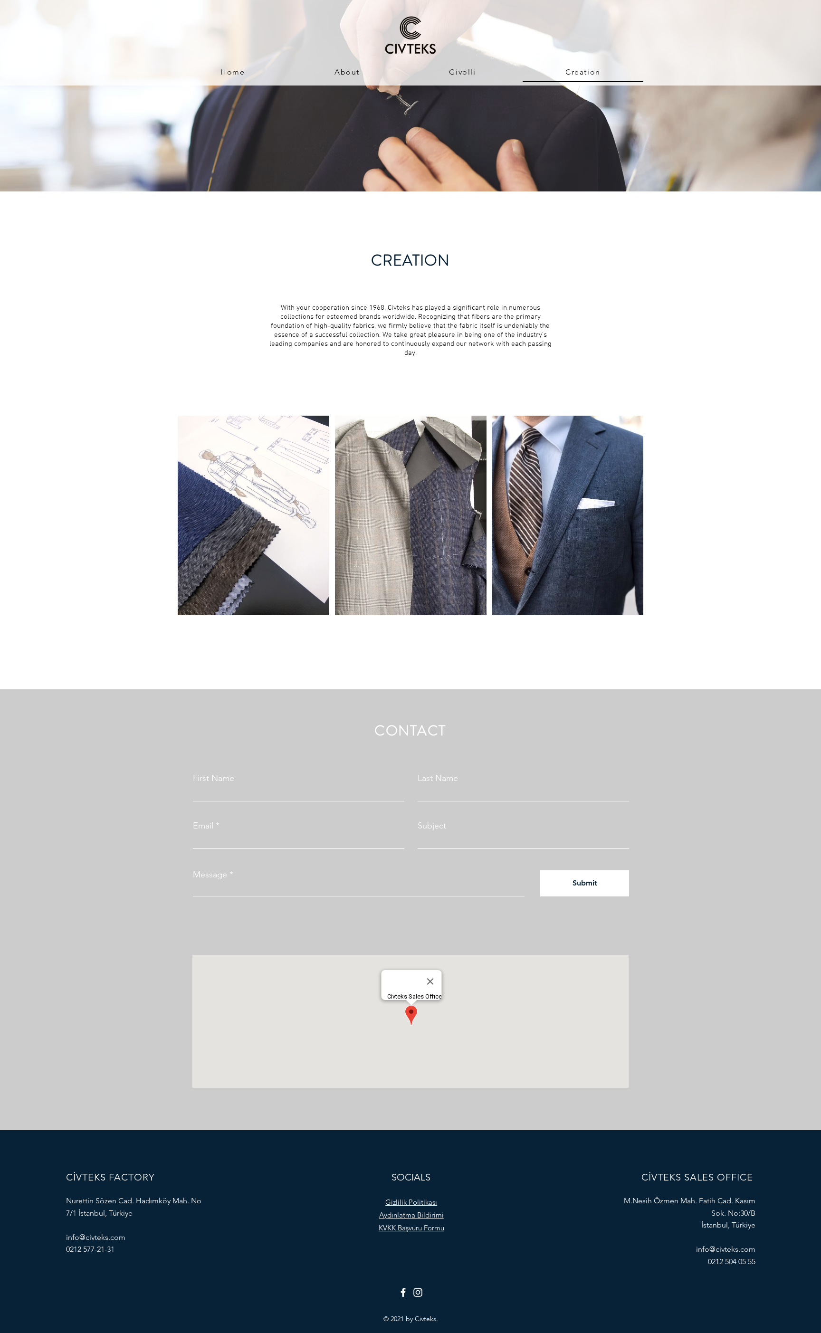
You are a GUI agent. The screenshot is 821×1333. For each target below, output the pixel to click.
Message (210, 874)
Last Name (438, 778)
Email (203, 825)
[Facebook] (403, 1292)
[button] (411, 1202)
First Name (213, 778)
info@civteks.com (95, 1237)
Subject (432, 825)
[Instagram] (418, 1292)
